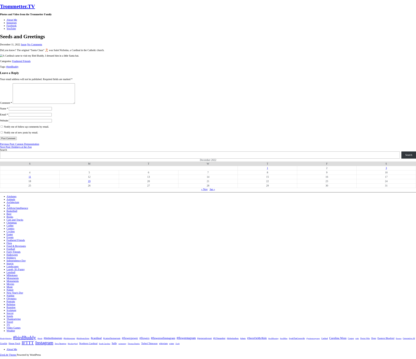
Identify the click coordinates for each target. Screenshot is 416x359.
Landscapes (12, 266)
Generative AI (409, 338)
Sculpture (11, 310)
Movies (10, 284)
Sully (114, 343)
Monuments (12, 278)
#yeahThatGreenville (297, 338)
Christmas (11, 222)
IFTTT (28, 342)
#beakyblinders (6, 338)
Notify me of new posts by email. (21, 132)
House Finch (14, 343)
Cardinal (324, 338)
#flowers (144, 338)
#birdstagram (69, 338)
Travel (9, 322)
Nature (9, 289)
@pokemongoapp (313, 338)
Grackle (3, 343)
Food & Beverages (16, 246)
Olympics (11, 298)
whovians (163, 343)
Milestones (12, 275)
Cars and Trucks (14, 219)
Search (3, 150)
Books (9, 216)
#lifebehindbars (233, 338)
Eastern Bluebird (385, 338)
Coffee (9, 225)
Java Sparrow (60, 343)
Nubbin (10, 295)
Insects (9, 263)
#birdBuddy (12, 66)
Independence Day (16, 260)
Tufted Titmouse (149, 343)
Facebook (11, 25)
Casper (351, 338)
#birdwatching (83, 338)
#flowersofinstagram (163, 338)
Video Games (13, 327)
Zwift (178, 344)
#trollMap (283, 338)
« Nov (204, 189)
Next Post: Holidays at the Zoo (16, 147)
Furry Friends (13, 252)
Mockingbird (73, 344)
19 (89, 181)
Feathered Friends (21, 61)
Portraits (10, 301)
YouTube (11, 28)
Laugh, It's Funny (15, 269)
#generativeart (204, 338)
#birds (40, 338)
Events (9, 237)
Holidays (11, 257)
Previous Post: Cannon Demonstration (19, 144)
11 (30, 176)
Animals (10, 199)
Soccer (9, 313)
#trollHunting (273, 338)
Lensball (10, 272)
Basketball (11, 211)
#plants (243, 338)
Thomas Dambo (134, 344)
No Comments (34, 44)
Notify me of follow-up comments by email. (26, 126)
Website (4, 120)
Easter (9, 234)
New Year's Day (14, 292)
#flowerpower (130, 338)
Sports (9, 316)
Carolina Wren (337, 338)
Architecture (12, 202)
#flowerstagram (186, 338)
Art (8, 205)
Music (9, 287)
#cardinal (96, 338)
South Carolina (104, 344)
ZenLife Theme (8, 354)
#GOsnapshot (219, 338)
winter (171, 343)
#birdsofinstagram (53, 338)
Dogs (373, 338)
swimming (122, 344)
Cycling (10, 231)
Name (4, 108)
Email (4, 114)
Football (10, 249)
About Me (11, 19)
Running (10, 307)
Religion (10, 304)
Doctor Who (365, 338)
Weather (10, 330)
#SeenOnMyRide (257, 338)
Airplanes (11, 196)
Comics (10, 228)
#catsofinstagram (111, 338)
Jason (23, 44)
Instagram (11, 22)
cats (357, 338)
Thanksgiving (13, 319)
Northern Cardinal (88, 343)
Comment (6, 103)
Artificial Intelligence (17, 208)
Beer (8, 214)
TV (8, 324)
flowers (398, 338)
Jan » (212, 189)
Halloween (12, 254)
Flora (9, 243)
